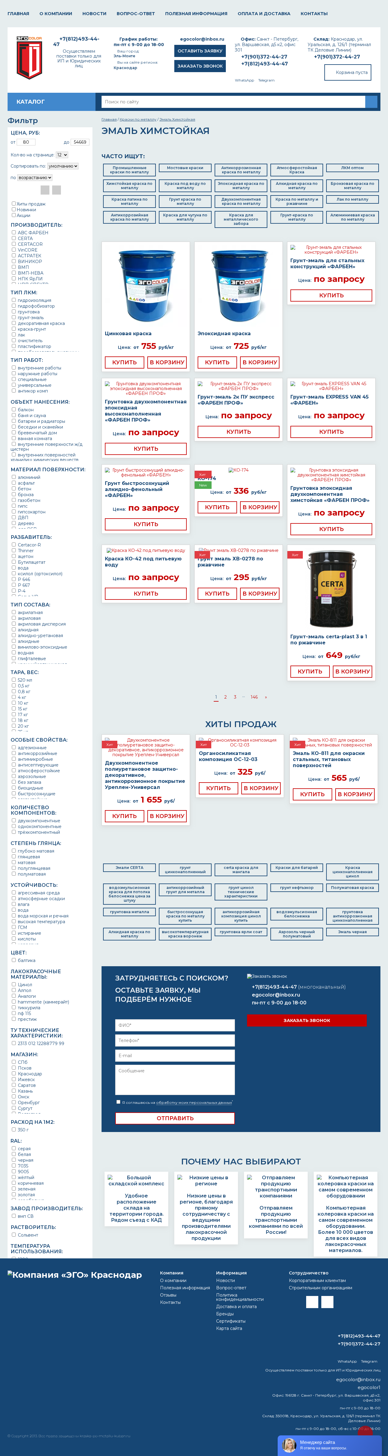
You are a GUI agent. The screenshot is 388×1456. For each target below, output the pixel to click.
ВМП (23, 267)
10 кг (22, 703)
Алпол (24, 990)
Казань (25, 1091)
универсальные (34, 385)
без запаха (29, 782)
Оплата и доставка (264, 13)
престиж (27, 1019)
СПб (22, 1062)
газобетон (28, 500)
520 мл (24, 680)
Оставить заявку (200, 51)
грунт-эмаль (30, 317)
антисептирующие (38, 764)
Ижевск (26, 1079)
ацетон (25, 556)
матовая (26, 862)
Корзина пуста (352, 72)
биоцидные (30, 787)
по (13, 177)
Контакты (314, 13)
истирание (29, 933)
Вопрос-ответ (136, 13)
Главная (18, 13)
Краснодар (29, 1073)
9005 (23, 1171)
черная (25, 1160)
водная (25, 652)
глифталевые (31, 658)
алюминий (28, 477)
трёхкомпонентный (38, 832)
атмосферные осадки (41, 898)
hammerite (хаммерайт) (43, 1001)
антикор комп (32, 390)
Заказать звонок (200, 66)
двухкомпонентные (38, 820)
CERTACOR (30, 244)
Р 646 (23, 579)
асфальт (26, 483)
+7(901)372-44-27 (337, 57)
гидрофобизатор (36, 306)
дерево (25, 523)
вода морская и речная (43, 915)
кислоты (26, 938)
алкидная (27, 629)
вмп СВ (25, 1216)
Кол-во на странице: (33, 155)
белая (24, 1154)
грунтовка (28, 311)
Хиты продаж (31, 204)
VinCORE (27, 249)
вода (22, 567)
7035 (22, 1165)
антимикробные (35, 759)
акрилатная (30, 612)
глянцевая (28, 856)
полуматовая (31, 874)
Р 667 (23, 585)
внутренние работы (39, 367)
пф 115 (24, 1013)
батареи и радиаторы (41, 421)
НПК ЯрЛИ (30, 278)
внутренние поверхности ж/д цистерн (46, 447)
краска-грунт (31, 329)
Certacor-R (29, 544)
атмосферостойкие (38, 770)
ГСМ (22, 927)
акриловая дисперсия (41, 623)
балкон (25, 409)
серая (24, 1148)
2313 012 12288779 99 (40, 1043)
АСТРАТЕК (29, 255)
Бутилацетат (31, 562)
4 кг (21, 697)
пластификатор (34, 346)
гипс (22, 506)
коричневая (30, 1183)
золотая (26, 1194)
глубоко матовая (35, 850)
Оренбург (28, 1102)
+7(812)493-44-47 (264, 64)
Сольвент (27, 1234)
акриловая (29, 618)
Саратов (26, 1085)
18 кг (22, 720)
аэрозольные (31, 776)
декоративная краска (41, 323)
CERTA (25, 238)
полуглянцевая (33, 868)
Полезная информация (196, 13)
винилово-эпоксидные (42, 647)
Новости (94, 13)
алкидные (28, 641)
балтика (26, 960)
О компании (55, 13)
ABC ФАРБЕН (32, 232)
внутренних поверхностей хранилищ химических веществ (45, 457)
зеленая (26, 1188)
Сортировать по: (28, 166)
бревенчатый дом (37, 432)
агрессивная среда (38, 892)
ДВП (22, 517)
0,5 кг (23, 685)
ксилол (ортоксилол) (39, 573)
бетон (24, 488)
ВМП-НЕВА (30, 273)
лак (21, 334)
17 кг (22, 714)
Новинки (26, 209)
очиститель (29, 340)
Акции (23, 215)
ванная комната (34, 438)
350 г (22, 1129)
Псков (24, 1067)
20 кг (23, 726)
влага (23, 904)
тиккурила (28, 1007)
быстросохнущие (36, 793)
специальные (32, 379)
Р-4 (21, 590)
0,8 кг (23, 691)
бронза (25, 494)
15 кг (22, 708)
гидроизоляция (34, 300)
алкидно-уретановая (40, 635)
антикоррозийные (37, 753)
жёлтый (25, 1177)
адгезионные (32, 747)
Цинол (24, 984)
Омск (23, 1096)
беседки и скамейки (40, 426)
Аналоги (26, 996)
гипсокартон (31, 511)
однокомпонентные (39, 826)
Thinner (25, 550)
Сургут (24, 1108)
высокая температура (41, 921)
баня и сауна (31, 415)
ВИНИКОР (29, 261)
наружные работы (37, 373)
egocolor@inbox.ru (202, 39)
